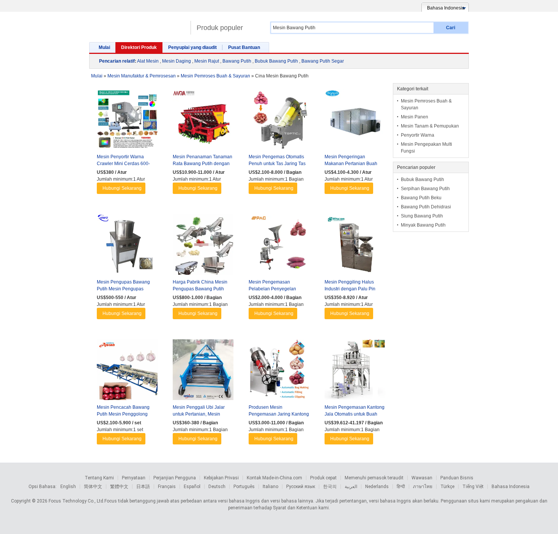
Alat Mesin (148, 61)
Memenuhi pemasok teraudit (374, 477)
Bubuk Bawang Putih (276, 61)
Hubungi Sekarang (122, 188)
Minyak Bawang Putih (423, 225)
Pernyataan (133, 477)
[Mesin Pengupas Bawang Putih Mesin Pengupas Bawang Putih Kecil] (127, 246)
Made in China (138, 24)
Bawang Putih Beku (421, 197)
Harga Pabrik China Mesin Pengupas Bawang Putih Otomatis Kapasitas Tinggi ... (202, 288)
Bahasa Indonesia (511, 486)
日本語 (143, 486)
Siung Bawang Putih (422, 216)
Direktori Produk (139, 47)
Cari (450, 27)
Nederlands (377, 486)
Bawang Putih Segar (322, 61)
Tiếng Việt (473, 486)
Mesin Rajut (206, 61)
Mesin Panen (414, 117)
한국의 (330, 486)
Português (244, 486)
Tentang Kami (99, 477)
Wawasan (421, 477)
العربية (351, 486)
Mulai (104, 47)
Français (167, 486)
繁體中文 (119, 486)
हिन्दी (401, 486)
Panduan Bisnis (456, 477)
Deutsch (216, 486)
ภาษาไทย (422, 486)
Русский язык (300, 486)
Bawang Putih (236, 61)
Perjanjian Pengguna (174, 477)
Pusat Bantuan (244, 47)
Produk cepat (323, 477)
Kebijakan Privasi (221, 477)
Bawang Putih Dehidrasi (426, 207)
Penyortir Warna (417, 135)
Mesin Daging (176, 61)
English (68, 486)
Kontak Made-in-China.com (274, 477)
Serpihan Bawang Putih (425, 188)
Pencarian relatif (117, 61)
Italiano (270, 486)
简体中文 (93, 486)
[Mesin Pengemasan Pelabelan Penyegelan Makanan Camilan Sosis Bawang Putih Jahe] (279, 246)
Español (192, 486)
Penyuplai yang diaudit (192, 47)
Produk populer (220, 28)
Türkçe (447, 486)
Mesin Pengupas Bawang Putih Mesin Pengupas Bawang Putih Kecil (123, 288)
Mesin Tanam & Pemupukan (430, 126)
